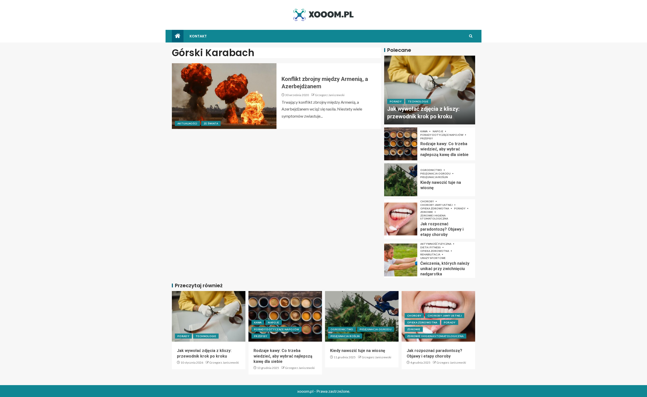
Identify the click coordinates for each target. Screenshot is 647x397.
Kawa (424, 131)
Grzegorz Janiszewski (329, 95)
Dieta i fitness (430, 247)
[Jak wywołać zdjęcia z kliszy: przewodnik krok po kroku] (429, 90)
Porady (396, 101)
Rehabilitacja (430, 254)
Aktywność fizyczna (436, 243)
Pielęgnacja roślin (434, 177)
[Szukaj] (471, 36)
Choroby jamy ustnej (436, 204)
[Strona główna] (177, 36)
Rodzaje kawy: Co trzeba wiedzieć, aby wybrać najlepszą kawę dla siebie (444, 149)
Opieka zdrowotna (435, 208)
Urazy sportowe (433, 257)
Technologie (418, 101)
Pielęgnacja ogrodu (435, 173)
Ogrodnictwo (431, 169)
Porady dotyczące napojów (442, 134)
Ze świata (211, 123)
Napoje (438, 131)
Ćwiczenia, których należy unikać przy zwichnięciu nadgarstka (444, 269)
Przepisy (426, 138)
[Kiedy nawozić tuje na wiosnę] (400, 179)
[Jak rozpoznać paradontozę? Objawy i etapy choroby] (400, 219)
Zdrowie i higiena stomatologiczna (434, 217)
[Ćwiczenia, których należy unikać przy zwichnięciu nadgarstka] (400, 260)
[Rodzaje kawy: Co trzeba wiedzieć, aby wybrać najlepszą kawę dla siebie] (400, 143)
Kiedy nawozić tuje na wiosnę (357, 350)
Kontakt (198, 36)
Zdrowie (426, 211)
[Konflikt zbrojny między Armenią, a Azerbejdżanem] (224, 96)
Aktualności (187, 123)
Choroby (427, 201)
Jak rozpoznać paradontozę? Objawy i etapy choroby (442, 229)
